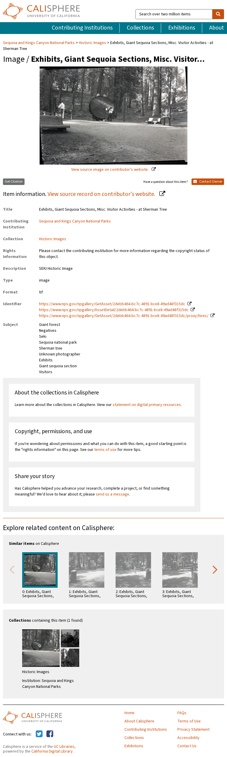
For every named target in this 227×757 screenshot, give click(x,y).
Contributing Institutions (82, 28)
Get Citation (14, 181)
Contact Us (187, 746)
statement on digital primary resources (147, 405)
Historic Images (92, 43)
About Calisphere (139, 721)
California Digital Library (52, 751)
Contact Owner (210, 181)
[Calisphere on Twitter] (39, 734)
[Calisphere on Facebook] (49, 734)
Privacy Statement (193, 729)
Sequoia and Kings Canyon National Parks (39, 43)
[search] (218, 14)
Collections (140, 28)
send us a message (112, 494)
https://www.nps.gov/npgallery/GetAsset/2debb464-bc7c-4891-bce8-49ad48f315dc (112, 304)
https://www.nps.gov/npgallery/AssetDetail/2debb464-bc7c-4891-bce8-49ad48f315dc (114, 310)
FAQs (182, 713)
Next (215, 569)
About (216, 28)
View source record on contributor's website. (102, 194)
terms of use (105, 450)
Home (129, 713)
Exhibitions (181, 28)
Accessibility (188, 738)
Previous (12, 569)
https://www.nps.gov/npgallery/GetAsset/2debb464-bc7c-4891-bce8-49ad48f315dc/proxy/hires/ (123, 316)
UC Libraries (64, 747)
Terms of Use (189, 721)
